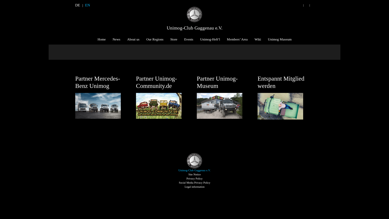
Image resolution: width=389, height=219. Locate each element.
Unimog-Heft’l (210, 39)
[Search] (300, 5)
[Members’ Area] (313, 5)
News (116, 39)
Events (188, 39)
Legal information (195, 186)
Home (102, 39)
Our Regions (155, 39)
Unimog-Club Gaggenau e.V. (194, 28)
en (87, 5)
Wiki (258, 39)
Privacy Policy (194, 178)
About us (133, 39)
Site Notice (194, 174)
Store (173, 39)
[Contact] (306, 5)
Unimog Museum (280, 39)
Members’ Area (237, 39)
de (77, 5)
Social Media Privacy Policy (194, 182)
